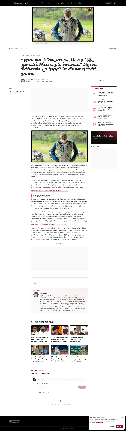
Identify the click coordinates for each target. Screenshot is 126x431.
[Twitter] (14, 91)
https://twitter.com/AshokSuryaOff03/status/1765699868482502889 (49, 190)
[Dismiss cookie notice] (122, 417)
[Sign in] (115, 3)
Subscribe (96, 141)
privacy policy (99, 422)
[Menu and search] (11, 3)
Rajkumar (31, 79)
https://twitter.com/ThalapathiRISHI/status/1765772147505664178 (49, 224)
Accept (119, 426)
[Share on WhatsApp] (100, 80)
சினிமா (16, 48)
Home (11, 48)
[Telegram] (20, 91)
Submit (82, 387)
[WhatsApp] (10, 91)
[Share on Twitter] (103, 80)
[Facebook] (17, 91)
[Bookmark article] (26, 91)
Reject (112, 426)
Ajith (40, 283)
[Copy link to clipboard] (23, 91)
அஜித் (34, 283)
